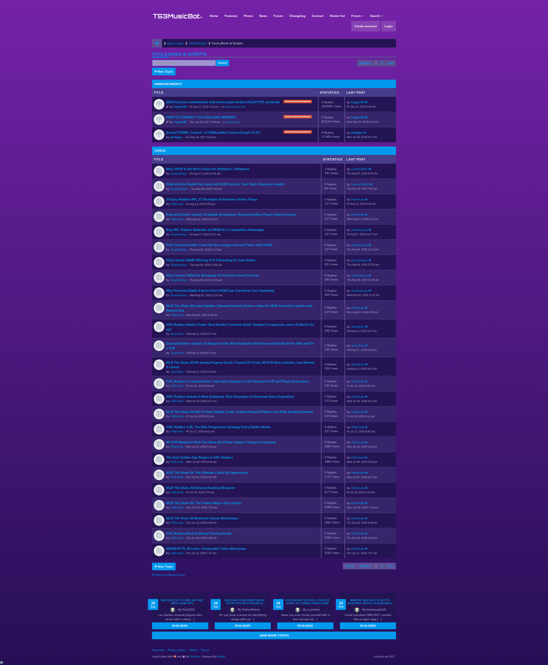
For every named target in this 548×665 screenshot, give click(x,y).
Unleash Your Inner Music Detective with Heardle (245, 602)
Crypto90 (180, 106)
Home (214, 16)
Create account (365, 26)
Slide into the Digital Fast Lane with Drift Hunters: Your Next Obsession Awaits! (225, 184)
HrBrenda (176, 204)
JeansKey (176, 333)
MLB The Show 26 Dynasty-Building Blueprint (200, 488)
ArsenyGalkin (179, 188)
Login (388, 26)
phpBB (221, 656)
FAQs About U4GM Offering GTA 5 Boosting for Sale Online (210, 260)
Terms (205, 650)
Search (375, 16)
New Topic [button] (165, 71)
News (263, 16)
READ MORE (180, 625)
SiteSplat (194, 656)
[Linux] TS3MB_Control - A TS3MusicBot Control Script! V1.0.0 (213, 132)
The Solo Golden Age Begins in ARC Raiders (199, 457)
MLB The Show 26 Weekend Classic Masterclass (202, 518)
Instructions (233, 122)
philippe (176, 137)
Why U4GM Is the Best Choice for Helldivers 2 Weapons (207, 169)
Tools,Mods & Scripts (179, 54)
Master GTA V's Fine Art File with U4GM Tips (182, 602)
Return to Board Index (169, 575)
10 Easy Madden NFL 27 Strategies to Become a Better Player (212, 199)
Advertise (158, 650)
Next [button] (390, 63)
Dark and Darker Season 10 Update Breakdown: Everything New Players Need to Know (231, 214)
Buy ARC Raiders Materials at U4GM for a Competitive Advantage (215, 230)
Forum (278, 16)
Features (231, 16)
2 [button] (382, 63)
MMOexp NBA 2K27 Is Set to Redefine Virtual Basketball (370, 602)
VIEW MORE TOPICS (274, 635)
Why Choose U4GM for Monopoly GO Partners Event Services (212, 275)
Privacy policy (177, 650)
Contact (317, 16)
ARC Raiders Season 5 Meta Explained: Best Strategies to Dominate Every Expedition (230, 396)
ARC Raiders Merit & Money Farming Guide (198, 533)
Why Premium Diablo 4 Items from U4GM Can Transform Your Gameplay (220, 290)
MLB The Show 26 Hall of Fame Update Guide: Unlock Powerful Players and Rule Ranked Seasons (239, 412)
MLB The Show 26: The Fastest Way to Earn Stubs (203, 503)
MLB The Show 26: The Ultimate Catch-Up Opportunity (207, 472)
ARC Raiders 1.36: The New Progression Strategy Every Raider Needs (218, 427)
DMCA (193, 650)
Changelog (297, 16)
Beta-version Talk (235, 106)
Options (350, 566)
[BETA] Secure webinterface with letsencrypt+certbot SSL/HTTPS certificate (223, 102)
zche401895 (359, 169)
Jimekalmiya (178, 173)
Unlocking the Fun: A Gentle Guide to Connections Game (307, 602)
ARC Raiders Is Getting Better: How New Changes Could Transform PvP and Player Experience (237, 381)
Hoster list (337, 16)
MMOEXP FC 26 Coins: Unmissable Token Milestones (206, 548)
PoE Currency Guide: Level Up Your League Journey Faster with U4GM (219, 245)
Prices (248, 16)
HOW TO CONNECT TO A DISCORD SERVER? (201, 117)
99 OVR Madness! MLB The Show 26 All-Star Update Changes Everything (221, 442)
